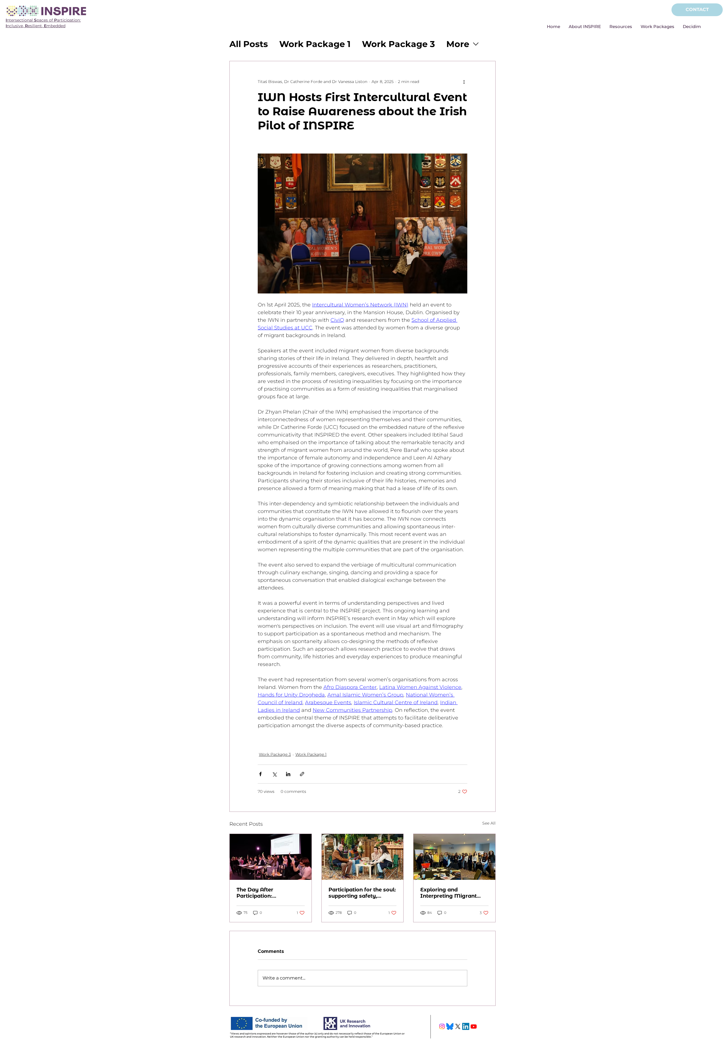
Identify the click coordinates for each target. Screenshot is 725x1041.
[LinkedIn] (465, 1026)
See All (489, 823)
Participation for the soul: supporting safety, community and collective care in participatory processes (362, 893)
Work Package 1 (315, 44)
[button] (584, 26)
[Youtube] (473, 1026)
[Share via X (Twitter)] (274, 774)
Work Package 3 (398, 44)
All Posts (248, 44)
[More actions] (463, 81)
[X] (457, 1026)
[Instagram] (441, 1026)
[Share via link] (302, 774)
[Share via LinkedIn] (288, 774)
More (457, 44)
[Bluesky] (449, 1026)
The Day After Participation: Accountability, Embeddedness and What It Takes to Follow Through (268, 893)
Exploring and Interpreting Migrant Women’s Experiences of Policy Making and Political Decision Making (453, 893)
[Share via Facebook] (260, 774)
